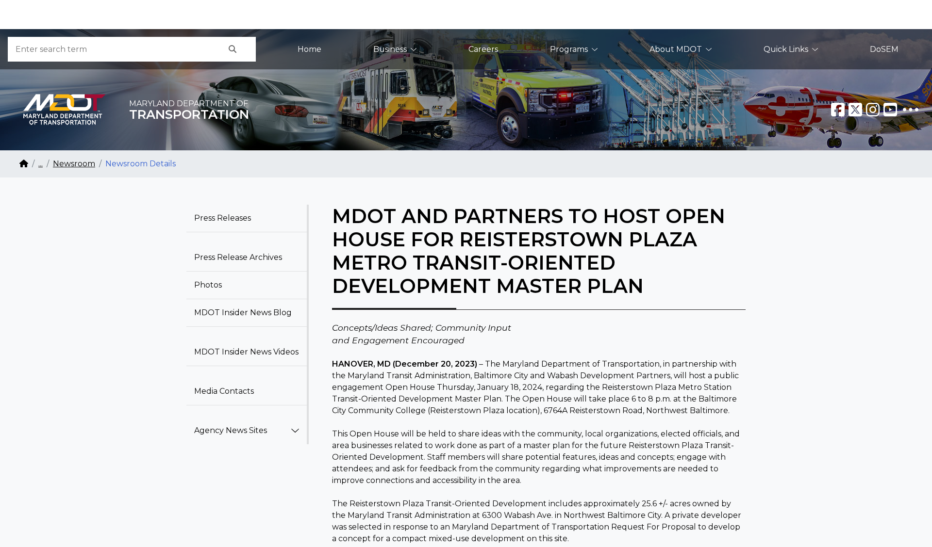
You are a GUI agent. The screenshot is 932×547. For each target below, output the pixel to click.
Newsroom (74, 163)
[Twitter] (855, 109)
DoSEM (884, 49)
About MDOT (675, 49)
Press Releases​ (222, 218)
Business (390, 49)
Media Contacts (224, 391)
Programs (569, 49)
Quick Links (786, 49)
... (40, 163)
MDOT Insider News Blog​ (243, 312)
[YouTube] (890, 109)
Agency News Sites (230, 430)
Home (309, 49)
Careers (483, 49)
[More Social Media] (910, 109)
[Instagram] (873, 109)
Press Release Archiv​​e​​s (238, 257)
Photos (208, 285)
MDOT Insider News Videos (246, 351)
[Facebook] (838, 109)
